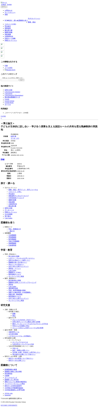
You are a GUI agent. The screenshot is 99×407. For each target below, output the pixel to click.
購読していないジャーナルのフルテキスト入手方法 (30, 324)
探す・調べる (14, 20)
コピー (22, 80)
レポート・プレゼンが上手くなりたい (22, 258)
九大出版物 (8, 214)
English (9, 4)
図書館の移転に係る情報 (13, 371)
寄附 (6, 14)
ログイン (4, 6)
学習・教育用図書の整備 (17, 290)
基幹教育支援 (13, 288)
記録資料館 (12, 245)
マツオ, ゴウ (15, 138)
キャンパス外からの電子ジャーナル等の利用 (27, 328)
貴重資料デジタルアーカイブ (19, 196)
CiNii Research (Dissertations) (14, 95)
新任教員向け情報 (15, 280)
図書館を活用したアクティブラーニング (22, 282)
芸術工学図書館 (14, 241)
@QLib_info (9, 393)
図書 (13, 313)
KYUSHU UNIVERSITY (9, 405)
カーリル (8, 104)
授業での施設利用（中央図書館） (20, 292)
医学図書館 (12, 239)
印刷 (6, 65)
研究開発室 (8, 373)
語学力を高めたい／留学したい (19, 260)
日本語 (3, 4)
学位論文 (8, 26)
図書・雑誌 (32, 22)
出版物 (7, 375)
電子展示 (8, 216)
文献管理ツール (14, 332)
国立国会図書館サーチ (12, 97)
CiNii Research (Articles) (12, 92)
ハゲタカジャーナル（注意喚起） (20, 336)
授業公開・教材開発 (15, 294)
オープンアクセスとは (20, 342)
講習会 (11, 284)
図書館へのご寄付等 (12, 380)
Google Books (9, 102)
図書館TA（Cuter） (15, 272)
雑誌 (13, 315)
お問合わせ (8, 10)
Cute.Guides (8, 218)
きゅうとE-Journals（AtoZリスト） (24, 320)
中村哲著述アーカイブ (16, 198)
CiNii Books (8, 93)
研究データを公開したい (17, 360)
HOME (7, 20)
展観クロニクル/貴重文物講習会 (16, 382)
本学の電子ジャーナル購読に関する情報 (26, 322)
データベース (9, 210)
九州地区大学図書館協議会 (14, 388)
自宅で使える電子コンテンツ (19, 266)
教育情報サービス (15, 274)
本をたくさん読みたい (16, 264)
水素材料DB (9, 36)
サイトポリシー (10, 12)
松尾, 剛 (13, 136)
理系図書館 (12, 237)
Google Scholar (9, 101)
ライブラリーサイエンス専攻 (15, 384)
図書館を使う (23, 20)
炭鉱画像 (8, 34)
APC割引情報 (13, 334)
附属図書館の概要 (11, 369)
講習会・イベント (15, 268)
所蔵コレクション (11, 40)
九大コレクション (34, 18)
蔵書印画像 (8, 32)
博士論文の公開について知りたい (24, 354)
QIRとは (15, 348)
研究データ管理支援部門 (13, 386)
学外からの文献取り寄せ (20, 326)
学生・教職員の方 (15, 229)
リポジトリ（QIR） (15, 192)
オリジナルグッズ (11, 377)
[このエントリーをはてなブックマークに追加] (2, 54)
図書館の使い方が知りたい (18, 262)
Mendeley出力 (10, 70)
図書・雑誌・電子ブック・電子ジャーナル (23, 189)
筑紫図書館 (12, 243)
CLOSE (3, 116)
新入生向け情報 (14, 256)
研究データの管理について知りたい (21, 358)
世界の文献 (8, 90)
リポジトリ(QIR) (10, 24)
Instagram (8, 395)
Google (7, 99)
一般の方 (12, 231)
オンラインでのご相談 (16, 276)
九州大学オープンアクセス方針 (23, 344)
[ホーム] (4, 2)
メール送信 (8, 68)
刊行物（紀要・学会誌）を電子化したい (26, 352)
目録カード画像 (10, 38)
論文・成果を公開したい (20, 350)
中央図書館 (12, 235)
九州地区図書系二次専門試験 (15, 390)
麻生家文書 (8, 30)
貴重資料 (8, 28)
